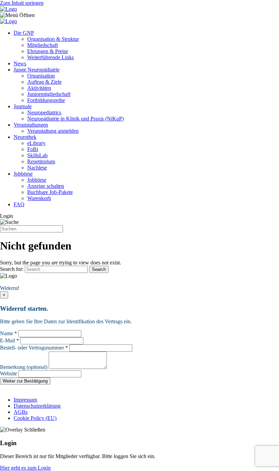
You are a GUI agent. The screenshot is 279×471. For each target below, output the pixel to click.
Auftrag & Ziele (44, 82)
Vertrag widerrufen (22, 282)
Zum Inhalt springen (22, 3)
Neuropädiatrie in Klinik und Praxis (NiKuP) (75, 118)
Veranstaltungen (31, 125)
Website (8, 373)
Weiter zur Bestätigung (25, 381)
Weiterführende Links (50, 57)
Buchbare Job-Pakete (50, 192)
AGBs (21, 412)
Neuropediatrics (44, 112)
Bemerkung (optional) (23, 367)
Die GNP (24, 33)
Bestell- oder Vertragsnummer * (34, 348)
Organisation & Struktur (53, 39)
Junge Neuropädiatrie (37, 69)
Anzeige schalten (45, 186)
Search (99, 269)
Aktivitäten (39, 88)
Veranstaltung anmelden (53, 131)
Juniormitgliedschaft (48, 94)
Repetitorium (41, 161)
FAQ (19, 204)
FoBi (32, 149)
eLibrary (36, 143)
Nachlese (37, 167)
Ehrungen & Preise (47, 51)
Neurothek (25, 137)
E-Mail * (9, 340)
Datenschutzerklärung (37, 406)
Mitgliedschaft (42, 45)
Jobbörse (23, 174)
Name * (8, 333)
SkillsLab (37, 155)
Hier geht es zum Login (25, 468)
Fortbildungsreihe (46, 100)
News (20, 63)
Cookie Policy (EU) (35, 418)
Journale (23, 106)
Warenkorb (39, 198)
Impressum (25, 400)
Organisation (41, 76)
